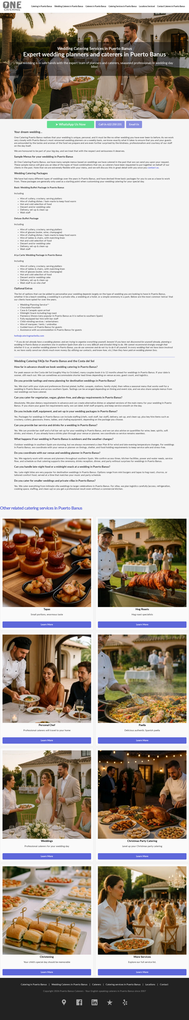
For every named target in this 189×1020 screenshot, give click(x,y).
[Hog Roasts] (142, 563)
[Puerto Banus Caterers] (12, 6)
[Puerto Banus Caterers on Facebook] (79, 1007)
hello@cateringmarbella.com (29, 336)
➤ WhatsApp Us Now (71, 124)
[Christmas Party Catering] (142, 794)
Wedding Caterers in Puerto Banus (69, 984)
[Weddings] (47, 794)
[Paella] (142, 679)
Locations (150, 984)
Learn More (47, 624)
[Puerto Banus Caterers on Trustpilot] (110, 1007)
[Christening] (47, 910)
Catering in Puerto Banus (34, 984)
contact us (153, 168)
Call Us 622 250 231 (110, 124)
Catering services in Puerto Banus (123, 984)
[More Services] (142, 910)
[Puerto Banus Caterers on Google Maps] (64, 1007)
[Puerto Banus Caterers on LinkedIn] (94, 1007)
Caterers (97, 984)
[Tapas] (47, 563)
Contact (164, 984)
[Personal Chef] (47, 679)
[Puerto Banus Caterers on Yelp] (125, 1007)
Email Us (134, 124)
